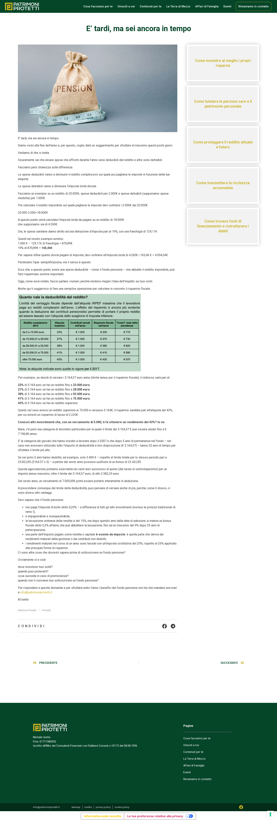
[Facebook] (241, 807)
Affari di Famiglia (207, 6)
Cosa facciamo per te (98, 6)
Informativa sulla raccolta (102, 816)
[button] (164, 626)
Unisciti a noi (126, 6)
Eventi (227, 6)
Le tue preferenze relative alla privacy (155, 816)
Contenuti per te (150, 6)
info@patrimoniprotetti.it (36, 592)
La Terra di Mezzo (178, 6)
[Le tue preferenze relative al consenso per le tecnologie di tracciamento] (270, 814)
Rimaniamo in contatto (253, 6)
